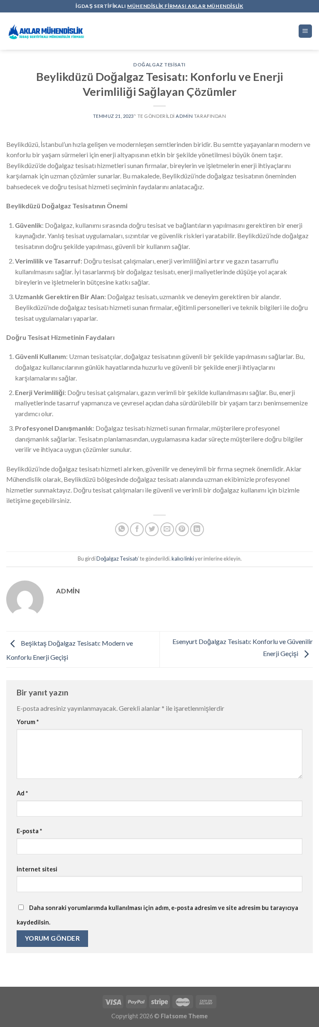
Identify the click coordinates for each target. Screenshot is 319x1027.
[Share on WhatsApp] (122, 529)
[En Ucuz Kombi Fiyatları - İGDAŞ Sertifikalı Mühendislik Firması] (47, 31)
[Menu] (305, 31)
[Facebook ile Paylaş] (137, 529)
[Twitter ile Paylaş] (152, 529)
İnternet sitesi (37, 869)
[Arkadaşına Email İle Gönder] (167, 529)
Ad (22, 793)
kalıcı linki (183, 558)
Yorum (28, 721)
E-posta (29, 830)
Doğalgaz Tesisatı (159, 64)
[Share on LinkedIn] (197, 529)
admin (184, 116)
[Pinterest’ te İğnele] (182, 529)
